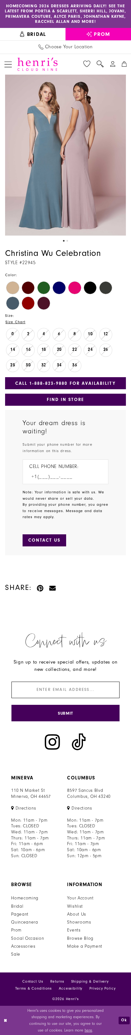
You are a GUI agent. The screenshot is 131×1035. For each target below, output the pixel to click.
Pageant (20, 914)
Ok (124, 1020)
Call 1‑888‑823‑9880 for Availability (65, 383)
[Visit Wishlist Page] (86, 64)
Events (73, 930)
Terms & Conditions (33, 988)
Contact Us (32, 981)
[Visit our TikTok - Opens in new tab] (79, 742)
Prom (16, 930)
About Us (76, 914)
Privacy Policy (102, 988)
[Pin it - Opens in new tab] (40, 588)
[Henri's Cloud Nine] (37, 64)
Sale (15, 954)
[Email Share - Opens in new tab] (52, 588)
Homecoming (24, 898)
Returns (57, 981)
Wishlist (75, 906)
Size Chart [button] (15, 322)
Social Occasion (27, 938)
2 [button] (67, 241)
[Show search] (100, 64)
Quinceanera (24, 922)
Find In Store (66, 399)
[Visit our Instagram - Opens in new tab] (52, 742)
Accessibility (70, 988)
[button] (8, 64)
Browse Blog (80, 938)
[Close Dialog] (5, 1020)
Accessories (23, 946)
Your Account (80, 898)
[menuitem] (33, 34)
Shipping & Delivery (90, 981)
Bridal (17, 906)
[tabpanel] (65, 155)
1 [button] (64, 241)
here (88, 1030)
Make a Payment (84, 946)
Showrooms (79, 922)
